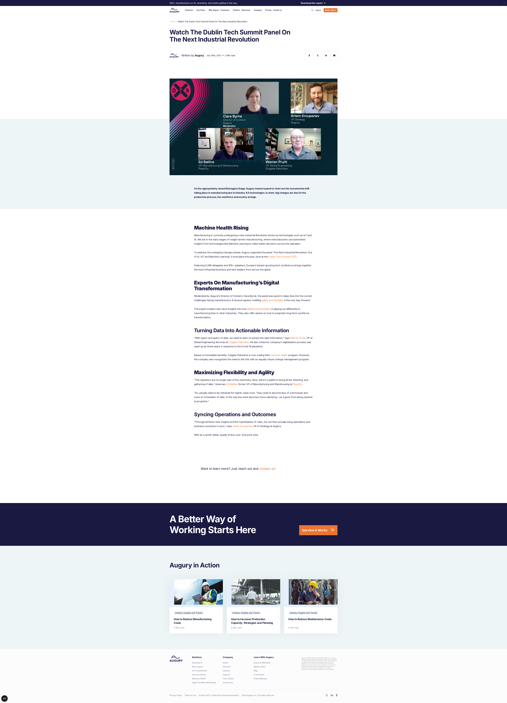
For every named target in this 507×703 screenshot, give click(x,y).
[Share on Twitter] (317, 55)
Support (226, 674)
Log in (318, 10)
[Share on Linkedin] (326, 55)
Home (172, 21)
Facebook (336, 695)
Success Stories (199, 674)
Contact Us (228, 682)
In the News (259, 674)
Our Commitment (199, 670)
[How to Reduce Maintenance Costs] (310, 606)
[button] (312, 10)
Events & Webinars (262, 663)
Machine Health (199, 678)
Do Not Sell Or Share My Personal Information (219, 695)
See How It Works (314, 530)
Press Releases (260, 678)
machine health (279, 355)
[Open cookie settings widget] (4, 698)
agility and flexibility (272, 300)
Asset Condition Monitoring (204, 682)
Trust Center (228, 678)
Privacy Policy (176, 695)
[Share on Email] (334, 55)
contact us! (267, 469)
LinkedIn (332, 695)
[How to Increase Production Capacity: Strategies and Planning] (253, 606)
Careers (226, 670)
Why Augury (197, 667)
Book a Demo (330, 10)
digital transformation (259, 309)
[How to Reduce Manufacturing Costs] (196, 606)
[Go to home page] (175, 10)
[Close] (504, 3)
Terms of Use (190, 695)
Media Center (260, 667)
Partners (226, 667)
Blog (256, 670)
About (225, 663)
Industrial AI (197, 663)
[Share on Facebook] (309, 55)
